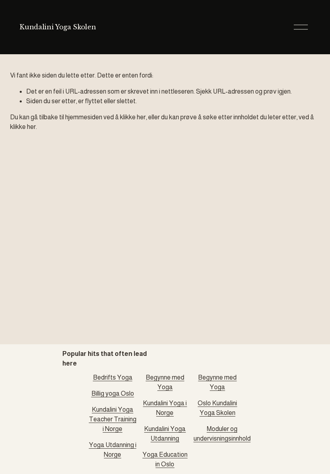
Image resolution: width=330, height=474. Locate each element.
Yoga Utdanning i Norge (112, 449)
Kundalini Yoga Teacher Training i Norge (112, 419)
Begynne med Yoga (165, 382)
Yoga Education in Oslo (165, 459)
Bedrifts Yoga (112, 377)
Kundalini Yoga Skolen (58, 27)
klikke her (133, 117)
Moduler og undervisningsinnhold (222, 433)
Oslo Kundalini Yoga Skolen (217, 408)
